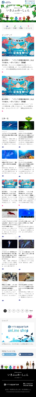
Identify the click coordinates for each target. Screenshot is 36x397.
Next (31, 310)
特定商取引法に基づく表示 (15, 389)
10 (27, 311)
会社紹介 (7, 389)
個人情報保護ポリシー (26, 389)
